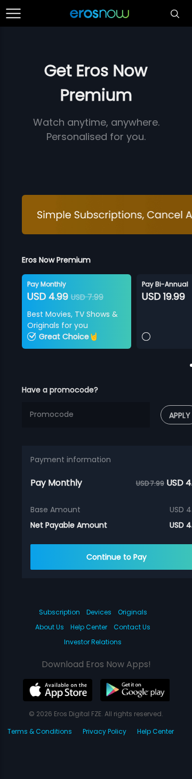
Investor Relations (93, 641)
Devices (98, 612)
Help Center (88, 627)
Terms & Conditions (39, 731)
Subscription (59, 612)
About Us (49, 627)
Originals (132, 612)
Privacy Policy (104, 731)
